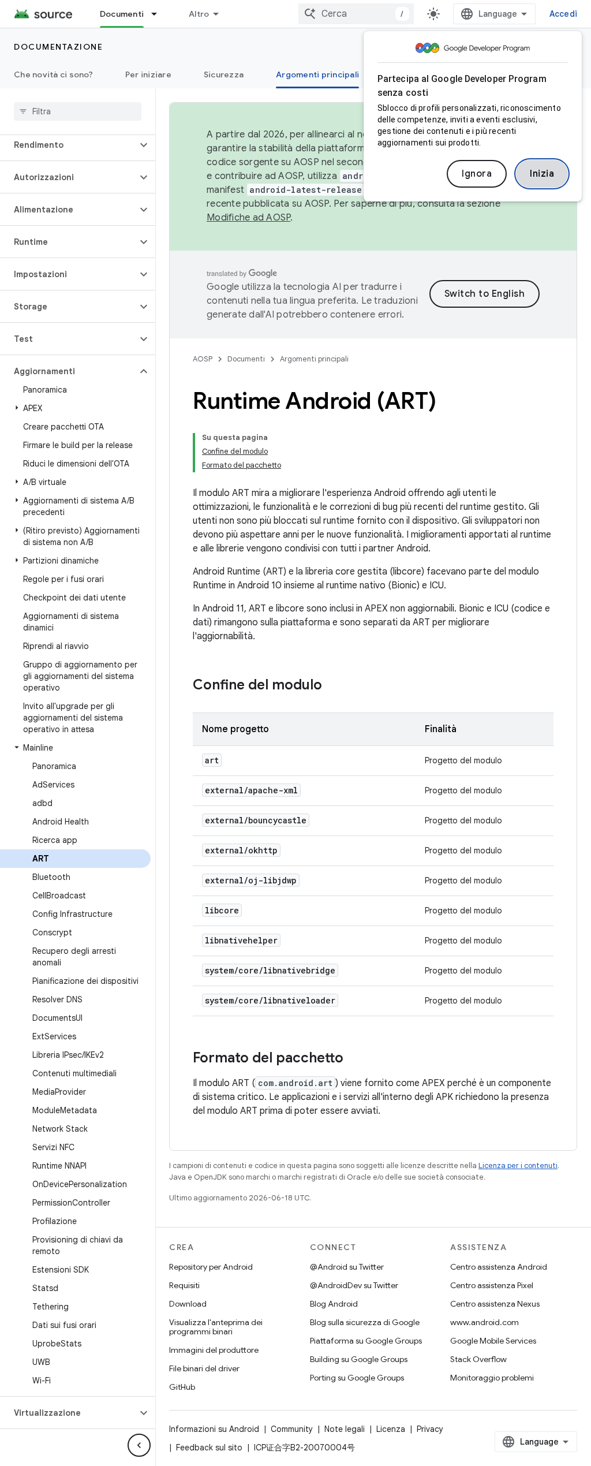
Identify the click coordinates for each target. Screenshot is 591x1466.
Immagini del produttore (214, 1350)
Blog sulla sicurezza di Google (365, 1322)
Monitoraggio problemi (492, 1377)
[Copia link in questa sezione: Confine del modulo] (333, 686)
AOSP (202, 359)
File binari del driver (204, 1368)
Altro (199, 14)
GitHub (182, 1387)
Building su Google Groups (358, 1359)
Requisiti (184, 1285)
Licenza (390, 1429)
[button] (68, 145)
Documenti (122, 14)
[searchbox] (77, 111)
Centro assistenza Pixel (491, 1285)
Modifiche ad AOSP (248, 217)
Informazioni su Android (214, 1429)
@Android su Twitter (347, 1267)
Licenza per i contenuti (518, 1165)
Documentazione (58, 47)
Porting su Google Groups (357, 1377)
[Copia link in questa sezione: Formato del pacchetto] (354, 1059)
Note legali (344, 1429)
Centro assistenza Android (498, 1267)
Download (188, 1304)
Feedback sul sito (209, 1447)
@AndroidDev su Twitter (354, 1285)
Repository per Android (211, 1267)
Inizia (542, 174)
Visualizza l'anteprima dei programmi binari (216, 1327)
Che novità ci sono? (53, 74)
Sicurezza (224, 74)
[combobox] (356, 13)
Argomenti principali (317, 74)
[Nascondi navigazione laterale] (139, 1445)
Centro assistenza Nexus (495, 1304)
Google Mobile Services (493, 1341)
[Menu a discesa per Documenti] (159, 14)
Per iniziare (148, 74)
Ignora (477, 174)
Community (292, 1429)
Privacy (430, 1429)
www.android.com (484, 1322)
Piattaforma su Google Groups (366, 1341)
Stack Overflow (478, 1359)
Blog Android (334, 1304)
